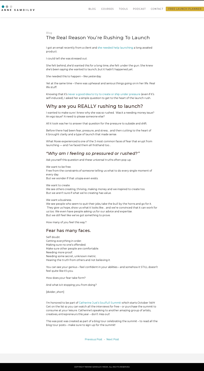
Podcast (139, 8)
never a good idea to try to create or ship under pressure (104, 94)
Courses (107, 8)
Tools (123, 8)
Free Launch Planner (184, 8)
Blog (92, 8)
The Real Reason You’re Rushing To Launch (98, 37)
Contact (157, 8)
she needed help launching (115, 47)
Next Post (112, 339)
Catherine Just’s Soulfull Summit (100, 302)
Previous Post (93, 339)
